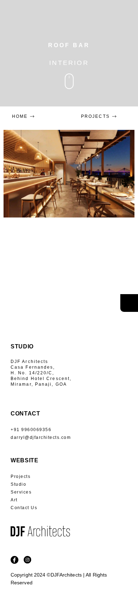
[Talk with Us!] (129, 303)
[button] (124, 25)
